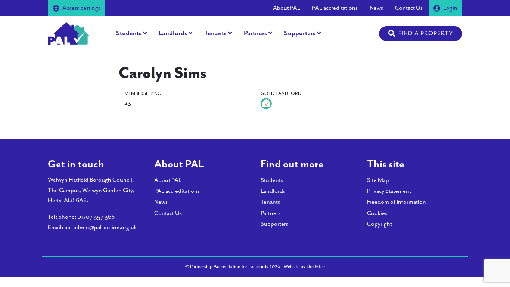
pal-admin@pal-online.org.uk (100, 227)
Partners (255, 33)
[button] (420, 33)
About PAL (286, 8)
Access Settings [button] (81, 8)
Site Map (378, 180)
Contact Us (409, 8)
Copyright (379, 224)
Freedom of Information (396, 202)
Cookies (377, 213)
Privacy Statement (389, 191)
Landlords (173, 33)
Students (129, 33)
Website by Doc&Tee (304, 266)
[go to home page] (68, 33)
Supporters (299, 33)
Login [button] (450, 8)
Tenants (215, 33)
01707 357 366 (96, 216)
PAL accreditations (335, 8)
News (376, 8)
